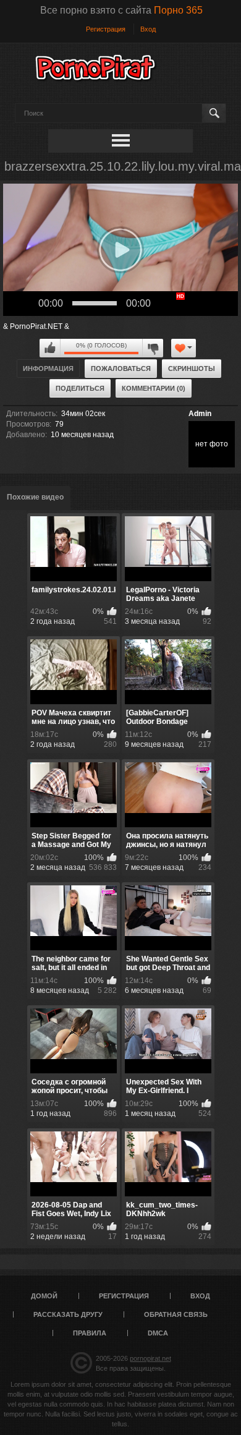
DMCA (158, 1333)
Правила (89, 1333)
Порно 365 (178, 10)
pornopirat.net (150, 1358)
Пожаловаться (121, 368)
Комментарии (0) (153, 388)
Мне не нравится (152, 348)
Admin (199, 413)
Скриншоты (191, 368)
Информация (48, 368)
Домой (44, 1296)
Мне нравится (50, 348)
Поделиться (80, 388)
